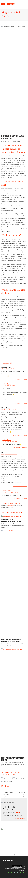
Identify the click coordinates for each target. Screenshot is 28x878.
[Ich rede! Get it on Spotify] (7, 781)
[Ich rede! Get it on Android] (7, 778)
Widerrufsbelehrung (9, 868)
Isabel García (16, 141)
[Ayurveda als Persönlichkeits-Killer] (11, 516)
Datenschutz (18, 868)
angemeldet (10, 505)
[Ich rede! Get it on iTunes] (18, 778)
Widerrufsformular (17, 866)
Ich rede (8, 4)
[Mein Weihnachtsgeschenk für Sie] (14, 702)
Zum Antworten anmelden (20, 379)
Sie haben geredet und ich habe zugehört (7, 795)
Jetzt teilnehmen (20, 818)
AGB (24, 866)
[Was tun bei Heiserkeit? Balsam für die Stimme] (14, 583)
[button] (26, 4)
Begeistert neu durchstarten (21, 795)
